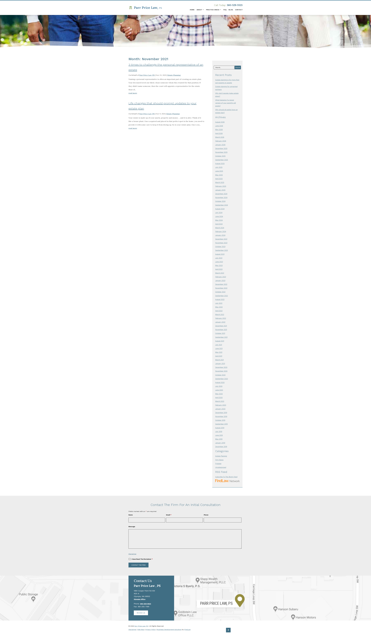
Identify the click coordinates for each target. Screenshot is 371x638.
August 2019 (219, 428)
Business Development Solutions (169, 629)
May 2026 (219, 130)
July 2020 (218, 386)
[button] (369, 624)
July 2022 (218, 303)
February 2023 (220, 277)
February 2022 (220, 318)
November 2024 (221, 197)
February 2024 (220, 231)
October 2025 (220, 156)
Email (168, 515)
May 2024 (219, 220)
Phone (206, 515)
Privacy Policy (151, 629)
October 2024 (220, 201)
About (199, 10)
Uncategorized (220, 467)
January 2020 (220, 409)
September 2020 (221, 379)
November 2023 (221, 243)
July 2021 (218, 345)
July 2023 (218, 258)
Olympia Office (139, 599)
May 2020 (219, 394)
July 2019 (218, 431)
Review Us (141, 613)
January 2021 (220, 364)
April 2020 (219, 397)
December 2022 (221, 284)
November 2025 (221, 152)
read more (132, 93)
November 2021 (221, 330)
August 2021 (219, 341)
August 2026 (220, 122)
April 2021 (218, 356)
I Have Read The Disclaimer (142, 559)
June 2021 (219, 348)
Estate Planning (174, 75)
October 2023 (220, 247)
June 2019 (219, 435)
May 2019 (218, 439)
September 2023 (221, 250)
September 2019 (221, 424)
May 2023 (219, 265)
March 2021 (219, 360)
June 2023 (219, 262)
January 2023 (220, 280)
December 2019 (221, 413)
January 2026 (220, 145)
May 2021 (218, 352)
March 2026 (219, 137)
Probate (218, 464)
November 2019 (221, 416)
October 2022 (220, 292)
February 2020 (220, 405)
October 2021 (220, 333)
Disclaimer (132, 554)
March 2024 (219, 228)
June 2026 (219, 126)
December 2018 (221, 447)
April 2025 (219, 179)
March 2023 (219, 273)
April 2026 (219, 133)
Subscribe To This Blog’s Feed (226, 477)
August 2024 (220, 209)
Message (131, 526)
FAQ (224, 10)
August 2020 (220, 382)
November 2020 (221, 371)
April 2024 (219, 224)
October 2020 (220, 375)
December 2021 (221, 326)
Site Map (141, 629)
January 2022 (220, 322)
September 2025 (221, 160)
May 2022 (219, 307)
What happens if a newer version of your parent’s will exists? (225, 103)
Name (130, 515)
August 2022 (219, 299)
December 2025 (221, 148)
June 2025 (219, 171)
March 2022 (219, 314)
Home (192, 10)
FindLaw (187, 629)
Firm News (219, 460)
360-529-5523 (235, 5)
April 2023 (219, 269)
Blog (231, 10)
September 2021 (221, 337)
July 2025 (218, 167)
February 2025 (220, 186)
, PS (147, 585)
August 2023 (219, 254)
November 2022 (221, 288)
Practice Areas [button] (212, 10)
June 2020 (219, 390)
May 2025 (219, 175)
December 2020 (221, 367)
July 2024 (218, 213)
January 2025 (220, 190)
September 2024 (221, 205)
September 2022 (221, 296)
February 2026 (220, 141)
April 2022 (219, 311)
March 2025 (219, 182)
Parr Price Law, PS (146, 75)
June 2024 (219, 216)
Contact (239, 10)
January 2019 (220, 443)
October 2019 (220, 420)
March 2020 (219, 401)
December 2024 (221, 194)
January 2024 (220, 235)
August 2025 (220, 163)
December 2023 (221, 239)
